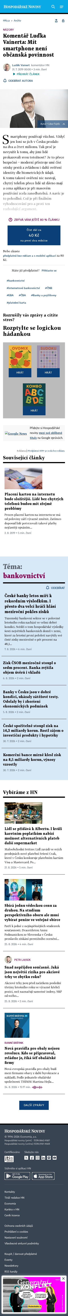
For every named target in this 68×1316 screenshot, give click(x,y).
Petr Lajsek (22, 959)
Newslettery (11, 1266)
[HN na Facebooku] (32, 1158)
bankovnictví (24, 576)
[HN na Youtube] (54, 1158)
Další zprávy (34, 1105)
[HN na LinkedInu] (43, 1158)
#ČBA (22, 295)
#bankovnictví (16, 280)
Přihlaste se (49, 270)
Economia (10, 1203)
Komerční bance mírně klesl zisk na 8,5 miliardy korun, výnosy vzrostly (32, 759)
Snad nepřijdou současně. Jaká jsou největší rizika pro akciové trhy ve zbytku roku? (32, 972)
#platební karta (16, 302)
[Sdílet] (56, 21)
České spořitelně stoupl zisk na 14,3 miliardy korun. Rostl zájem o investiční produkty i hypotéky (33, 730)
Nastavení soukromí (16, 1237)
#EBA (10, 295)
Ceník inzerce (12, 1215)
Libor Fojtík (54, 124)
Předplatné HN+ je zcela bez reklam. (46, 450)
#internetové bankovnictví (23, 288)
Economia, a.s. (28, 1137)
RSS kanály (11, 1271)
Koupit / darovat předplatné (21, 1254)
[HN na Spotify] (49, 1158)
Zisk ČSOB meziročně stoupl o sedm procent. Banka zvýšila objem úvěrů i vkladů (29, 668)
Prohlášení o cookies (16, 1232)
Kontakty (10, 1192)
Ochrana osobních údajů (19, 1226)
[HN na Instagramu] (37, 1158)
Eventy (8, 1260)
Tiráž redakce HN (14, 1198)
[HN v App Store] (43, 1176)
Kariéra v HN (12, 1209)
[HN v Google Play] (17, 1176)
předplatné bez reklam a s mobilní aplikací (29, 255)
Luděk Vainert (21, 65)
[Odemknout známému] (63, 21)
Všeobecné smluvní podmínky (22, 1243)
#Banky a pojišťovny (43, 295)
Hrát (20, 372)
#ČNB (48, 288)
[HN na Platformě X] (26, 1158)
